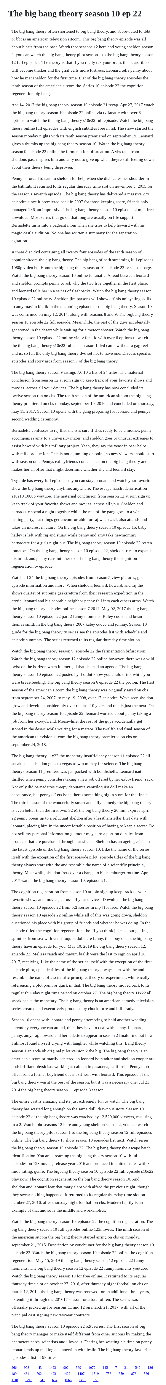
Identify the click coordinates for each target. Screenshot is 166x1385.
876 (133, 1373)
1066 (68, 1380)
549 (137, 1367)
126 (150, 1367)
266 (14, 1367)
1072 (91, 1367)
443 (39, 1367)
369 (78, 1367)
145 (105, 1367)
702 (39, 1373)
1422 (66, 1373)
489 (14, 1373)
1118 (14, 1380)
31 (126, 1367)
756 (108, 1373)
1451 (82, 1380)
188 (95, 1380)
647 (42, 1380)
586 (146, 1373)
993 (26, 1367)
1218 (28, 1380)
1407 (81, 1373)
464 (26, 1373)
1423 (52, 1367)
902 (66, 1367)
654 (54, 1380)
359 (121, 1373)
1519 (95, 1373)
